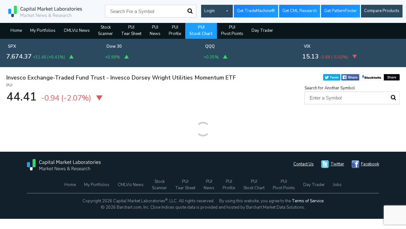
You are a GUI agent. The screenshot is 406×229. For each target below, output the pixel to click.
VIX (307, 46)
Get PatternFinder (340, 11)
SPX (12, 46)
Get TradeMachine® (256, 11)
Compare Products (381, 11)
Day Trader (262, 30)
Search (190, 11)
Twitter (337, 164)
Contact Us (303, 164)
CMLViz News (77, 30)
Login (209, 11)
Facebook (370, 164)
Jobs (337, 185)
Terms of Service (308, 201)
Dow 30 (114, 46)
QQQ (210, 46)
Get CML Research (299, 11)
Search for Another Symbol (329, 88)
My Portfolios (43, 30)
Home (16, 30)
